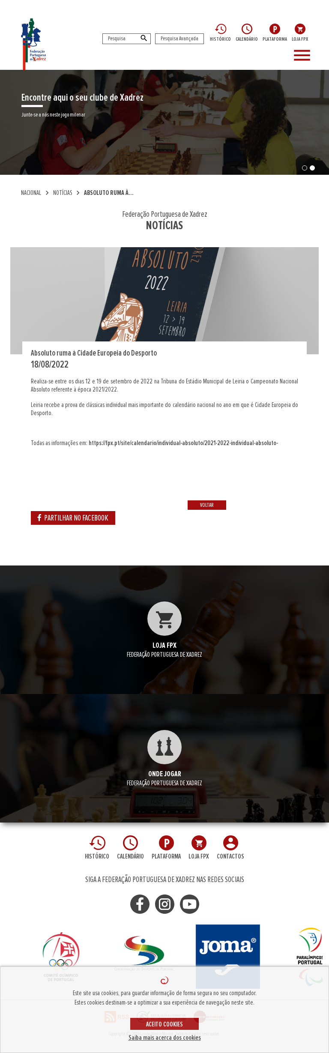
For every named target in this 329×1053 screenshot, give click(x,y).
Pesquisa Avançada (179, 39)
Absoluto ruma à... (109, 192)
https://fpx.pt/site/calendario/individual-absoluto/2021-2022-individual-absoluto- (183, 443)
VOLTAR (207, 505)
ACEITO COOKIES (164, 1024)
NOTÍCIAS (62, 192)
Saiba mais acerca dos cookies (165, 1037)
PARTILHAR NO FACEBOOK (76, 518)
